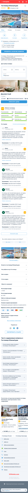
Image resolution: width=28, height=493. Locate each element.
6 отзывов (17, 30)
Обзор (2, 30)
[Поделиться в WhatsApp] (10, 328)
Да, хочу (8, 242)
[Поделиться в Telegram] (14, 328)
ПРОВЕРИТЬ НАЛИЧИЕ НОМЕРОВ (14, 51)
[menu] (26, 1)
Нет (20, 242)
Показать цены (14, 101)
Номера (10, 30)
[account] (23, 1)
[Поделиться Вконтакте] (17, 328)
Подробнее (7, 490)
